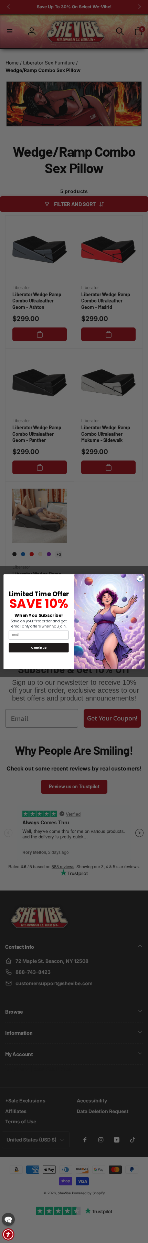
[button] (8, 1219)
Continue (38, 647)
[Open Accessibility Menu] (8, 1234)
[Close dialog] (140, 578)
